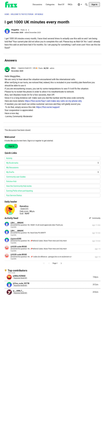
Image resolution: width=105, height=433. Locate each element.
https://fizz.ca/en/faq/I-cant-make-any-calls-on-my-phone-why (53, 101)
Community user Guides (16, 177)
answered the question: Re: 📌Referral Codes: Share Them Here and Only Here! (38, 241)
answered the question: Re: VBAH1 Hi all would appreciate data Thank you (36, 225)
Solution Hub (11, 181)
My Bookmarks (52, 163)
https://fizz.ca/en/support (48, 107)
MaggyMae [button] (15, 30)
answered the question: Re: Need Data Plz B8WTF (28, 233)
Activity (9, 158)
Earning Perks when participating (19, 191)
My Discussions (12, 167)
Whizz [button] (13, 68)
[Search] (86, 4)
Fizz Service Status (14, 195)
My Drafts (52, 172)
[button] (7, 31)
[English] (11, 5)
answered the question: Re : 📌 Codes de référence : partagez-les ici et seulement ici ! (41, 257)
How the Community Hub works (19, 186)
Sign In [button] (11, 146)
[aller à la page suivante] (61, 263)
